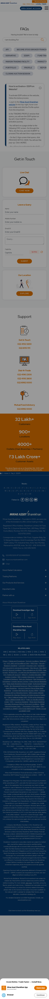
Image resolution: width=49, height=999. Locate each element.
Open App (40, 988)
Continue (41, 995)
